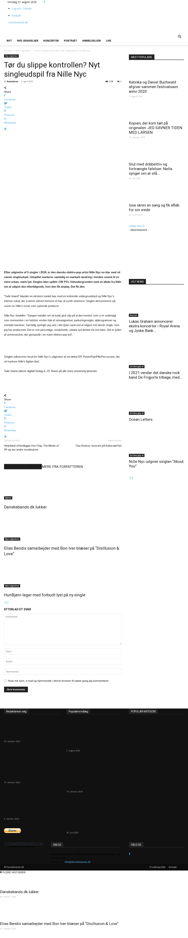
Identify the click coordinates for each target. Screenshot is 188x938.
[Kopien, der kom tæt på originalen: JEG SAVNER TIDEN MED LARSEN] (156, 112)
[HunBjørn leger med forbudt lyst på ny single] (63, 573)
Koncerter (51, 40)
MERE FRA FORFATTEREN (62, 466)
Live (108, 40)
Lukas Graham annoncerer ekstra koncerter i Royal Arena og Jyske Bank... (154, 326)
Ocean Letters (141, 419)
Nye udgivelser (27, 40)
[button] (179, 37)
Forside (8, 50)
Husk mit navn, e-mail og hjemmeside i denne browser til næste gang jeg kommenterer (58, 680)
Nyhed (8, 497)
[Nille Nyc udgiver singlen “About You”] (156, 443)
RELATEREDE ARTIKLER (23, 466)
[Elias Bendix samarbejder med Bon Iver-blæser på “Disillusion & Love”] (63, 527)
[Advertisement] (78, 25)
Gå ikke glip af (136, 366)
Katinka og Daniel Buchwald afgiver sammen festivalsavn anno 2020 (153, 87)
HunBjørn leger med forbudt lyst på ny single (44, 595)
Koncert (133, 315)
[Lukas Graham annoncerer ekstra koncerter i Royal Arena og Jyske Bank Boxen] (156, 303)
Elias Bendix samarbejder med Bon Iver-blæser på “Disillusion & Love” (30, 773)
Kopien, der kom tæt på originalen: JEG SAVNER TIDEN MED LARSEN (155, 128)
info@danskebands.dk (78, 861)
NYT (9, 40)
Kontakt (16, 15)
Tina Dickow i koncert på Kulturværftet (98, 445)
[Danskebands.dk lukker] (63, 485)
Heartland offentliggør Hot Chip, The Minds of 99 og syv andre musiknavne (31, 447)
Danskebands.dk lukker (25, 507)
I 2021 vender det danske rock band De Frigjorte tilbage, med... (155, 375)
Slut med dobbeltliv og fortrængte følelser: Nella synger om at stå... (150, 169)
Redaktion (12, 81)
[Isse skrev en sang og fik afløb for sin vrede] (156, 194)
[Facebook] (44, 2)
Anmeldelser (91, 40)
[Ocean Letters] (156, 401)
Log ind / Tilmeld (21, 8)
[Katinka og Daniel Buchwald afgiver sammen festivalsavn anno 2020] (156, 71)
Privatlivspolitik (157, 867)
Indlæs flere (135, 226)
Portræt (70, 40)
